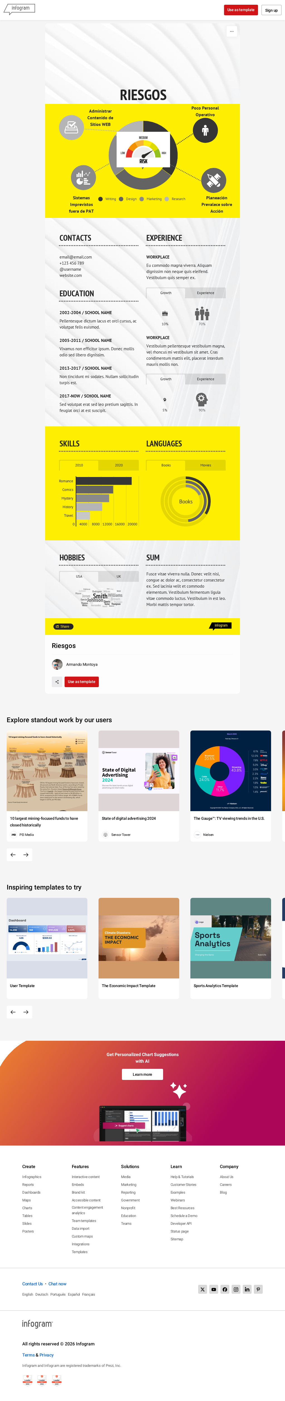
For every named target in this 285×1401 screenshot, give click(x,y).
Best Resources (183, 1208)
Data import (80, 1228)
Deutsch (41, 1294)
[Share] (57, 682)
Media (126, 1177)
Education (128, 1216)
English (27, 1294)
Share (64, 627)
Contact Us (32, 1283)
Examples (178, 1192)
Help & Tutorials (182, 1177)
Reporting (128, 1192)
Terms (28, 1355)
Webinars (178, 1200)
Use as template (241, 10)
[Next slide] (26, 854)
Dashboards (31, 1192)
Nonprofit (128, 1208)
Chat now (57, 1283)
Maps (26, 1200)
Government (130, 1200)
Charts (27, 1208)
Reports (28, 1185)
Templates (80, 1252)
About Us (227, 1177)
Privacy (47, 1355)
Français (88, 1294)
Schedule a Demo (184, 1216)
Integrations (81, 1244)
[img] (104, 481)
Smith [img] (100, 596)
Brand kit (78, 1192)
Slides (26, 1223)
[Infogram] (19, 10)
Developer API (181, 1223)
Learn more (142, 1074)
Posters (28, 1231)
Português (58, 1294)
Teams (126, 1223)
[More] (232, 31)
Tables (27, 1216)
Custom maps (82, 1236)
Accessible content (86, 1200)
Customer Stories (183, 1185)
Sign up (271, 10)
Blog (223, 1192)
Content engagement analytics (87, 1210)
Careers (226, 1185)
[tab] (166, 292)
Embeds (78, 1185)
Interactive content (86, 1177)
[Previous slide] (13, 854)
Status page (180, 1231)
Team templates (84, 1221)
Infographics (31, 1177)
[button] (108, 199)
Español (74, 1294)
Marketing (128, 1185)
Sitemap (177, 1239)
